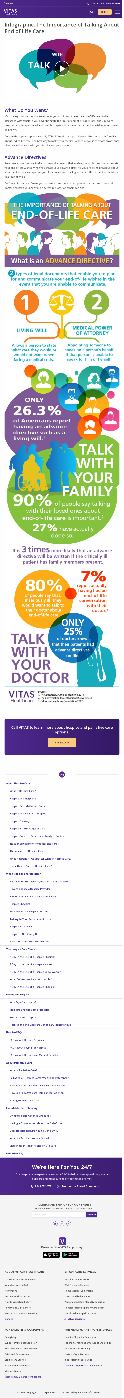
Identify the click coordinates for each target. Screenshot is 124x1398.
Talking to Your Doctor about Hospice (32, 919)
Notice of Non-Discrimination (21, 1313)
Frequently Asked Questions (80, 1186)
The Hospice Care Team (20, 949)
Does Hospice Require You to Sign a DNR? (34, 1130)
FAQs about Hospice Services (27, 1040)
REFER (104, 12)
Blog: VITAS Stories (15, 1359)
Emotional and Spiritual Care (80, 1313)
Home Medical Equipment (78, 1290)
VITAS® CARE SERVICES (80, 1272)
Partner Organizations (76, 1354)
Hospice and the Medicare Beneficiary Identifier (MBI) (41, 1024)
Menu (117, 12)
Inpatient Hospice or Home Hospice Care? (34, 843)
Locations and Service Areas (20, 1279)
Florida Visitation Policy (18, 1301)
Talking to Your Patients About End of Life (87, 1342)
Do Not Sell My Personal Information (81, 1392)
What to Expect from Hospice (21, 1348)
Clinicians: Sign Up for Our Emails (82, 1365)
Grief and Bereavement (18, 1354)
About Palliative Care (19, 1062)
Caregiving (10, 1337)
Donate (9, 1318)
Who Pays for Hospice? (23, 1002)
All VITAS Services (74, 1318)
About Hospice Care (18, 783)
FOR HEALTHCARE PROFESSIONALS (88, 1329)
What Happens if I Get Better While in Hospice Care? (40, 858)
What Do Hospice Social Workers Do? (31, 979)
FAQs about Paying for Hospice (28, 1047)
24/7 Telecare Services (76, 1284)
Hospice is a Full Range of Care (27, 828)
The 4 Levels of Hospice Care (27, 851)
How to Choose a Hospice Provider (30, 889)
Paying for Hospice (17, 994)
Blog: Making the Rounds (78, 1359)
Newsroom (11, 1290)
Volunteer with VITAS (16, 1284)
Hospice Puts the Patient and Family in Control (37, 836)
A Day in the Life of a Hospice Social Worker (35, 972)
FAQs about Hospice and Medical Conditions (35, 1055)
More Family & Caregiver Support (23, 1376)
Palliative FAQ (14, 1153)
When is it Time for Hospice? (23, 873)
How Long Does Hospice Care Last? (30, 941)
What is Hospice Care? (23, 791)
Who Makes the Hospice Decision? (30, 911)
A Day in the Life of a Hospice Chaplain (32, 987)
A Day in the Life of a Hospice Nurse (31, 964)
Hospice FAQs (14, 1032)
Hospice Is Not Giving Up (24, 934)
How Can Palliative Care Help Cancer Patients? (37, 1093)
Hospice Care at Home (76, 1279)
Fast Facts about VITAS (17, 1296)
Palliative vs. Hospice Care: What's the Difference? (39, 1078)
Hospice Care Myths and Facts (27, 806)
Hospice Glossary (20, 821)
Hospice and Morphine (23, 798)
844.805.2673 (62, 742)
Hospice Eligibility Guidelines (80, 1337)
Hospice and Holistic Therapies (28, 813)
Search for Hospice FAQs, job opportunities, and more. (92, 12)
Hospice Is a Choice (21, 926)
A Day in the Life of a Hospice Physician (32, 957)
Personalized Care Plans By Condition (84, 1301)
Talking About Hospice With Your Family (33, 896)
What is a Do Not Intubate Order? (29, 1138)
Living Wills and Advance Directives (30, 1115)
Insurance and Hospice (23, 1017)
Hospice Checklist (20, 904)
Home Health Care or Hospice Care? (31, 866)
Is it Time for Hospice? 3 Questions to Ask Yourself (39, 881)
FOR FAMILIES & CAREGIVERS (24, 1329)
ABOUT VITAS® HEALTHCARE (24, 1272)
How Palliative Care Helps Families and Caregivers (39, 1085)
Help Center (49, 1392)
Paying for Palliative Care (24, 1100)
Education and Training (77, 1348)
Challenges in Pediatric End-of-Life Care (33, 1145)
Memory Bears (13, 1371)
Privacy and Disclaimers (18, 1307)
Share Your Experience (17, 1365)
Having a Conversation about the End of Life (36, 1123)
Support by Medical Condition (21, 1342)
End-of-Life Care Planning (22, 1108)
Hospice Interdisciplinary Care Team (84, 1307)
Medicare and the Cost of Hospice (30, 1009)
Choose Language (26, 1392)
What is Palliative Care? (23, 1070)
